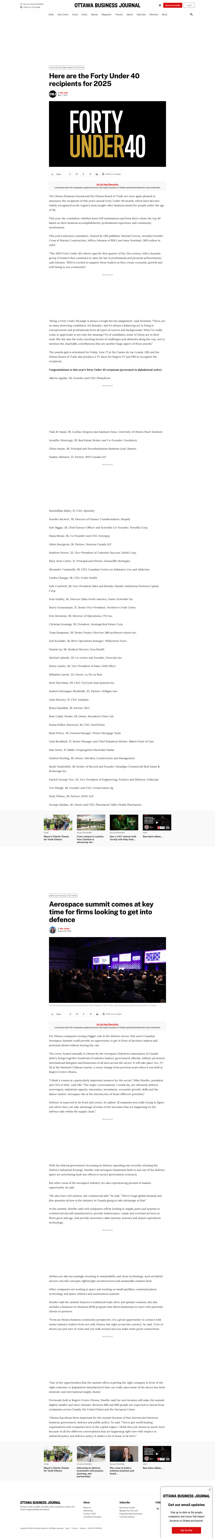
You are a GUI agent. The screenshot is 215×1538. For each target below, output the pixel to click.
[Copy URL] (70, 174)
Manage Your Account (128, 1511)
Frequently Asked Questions (131, 1514)
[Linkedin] (97, 174)
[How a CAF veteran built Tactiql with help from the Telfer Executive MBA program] (124, 822)
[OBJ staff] (53, 94)
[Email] (76, 174)
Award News (68, 67)
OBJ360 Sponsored (84, 833)
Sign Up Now (186, 1530)
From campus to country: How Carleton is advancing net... (90, 839)
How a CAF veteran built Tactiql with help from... (123, 838)
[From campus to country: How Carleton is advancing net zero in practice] (91, 822)
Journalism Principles (92, 1517)
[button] (191, 14)
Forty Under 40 (55, 67)
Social (46, 833)
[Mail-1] (157, 1508)
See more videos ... (153, 836)
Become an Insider (127, 1507)
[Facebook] (83, 174)
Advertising (88, 1511)
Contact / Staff (89, 1514)
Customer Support (127, 1517)
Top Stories (79, 67)
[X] (90, 174)
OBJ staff (64, 93)
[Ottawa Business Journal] (107, 5)
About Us (87, 1507)
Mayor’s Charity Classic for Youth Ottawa (56, 838)
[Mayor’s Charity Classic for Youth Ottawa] (58, 822)
